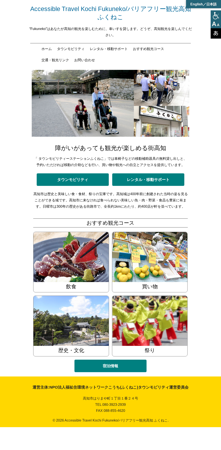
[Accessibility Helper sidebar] (216, 15)
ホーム (46, 49)
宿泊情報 (110, 366)
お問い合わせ (84, 60)
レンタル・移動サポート (109, 49)
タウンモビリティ (71, 49)
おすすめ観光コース (148, 49)
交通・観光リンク (55, 60)
